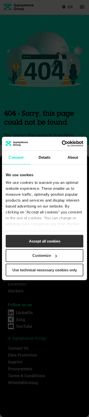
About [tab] (72, 157)
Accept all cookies (44, 241)
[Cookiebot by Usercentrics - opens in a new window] (62, 143)
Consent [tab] (16, 157)
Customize (41, 255)
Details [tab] (45, 157)
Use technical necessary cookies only (44, 270)
